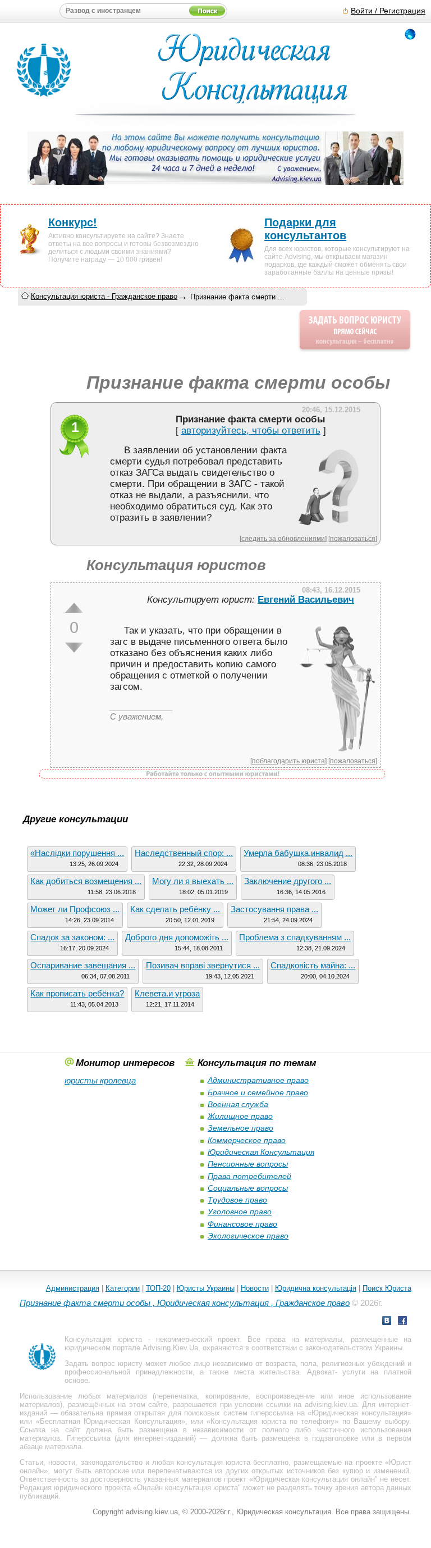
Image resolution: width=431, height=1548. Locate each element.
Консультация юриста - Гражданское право (104, 296)
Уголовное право (240, 1211)
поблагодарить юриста (288, 760)
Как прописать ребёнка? (77, 993)
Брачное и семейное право (258, 1092)
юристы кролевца (100, 1080)
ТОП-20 (158, 1288)
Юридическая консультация (359, 1413)
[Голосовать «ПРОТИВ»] (74, 648)
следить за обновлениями (283, 538)
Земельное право (240, 1127)
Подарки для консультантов (305, 229)
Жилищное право (240, 1116)
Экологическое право (248, 1235)
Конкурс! (72, 222)
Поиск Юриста (387, 1288)
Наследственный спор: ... (184, 853)
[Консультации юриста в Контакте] (386, 1322)
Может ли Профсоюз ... (75, 909)
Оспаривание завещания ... (82, 965)
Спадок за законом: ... (72, 937)
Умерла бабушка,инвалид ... (298, 853)
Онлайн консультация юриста (187, 1487)
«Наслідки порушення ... (77, 853)
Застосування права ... (274, 909)
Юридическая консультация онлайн (314, 1479)
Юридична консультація (315, 1288)
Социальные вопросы (248, 1187)
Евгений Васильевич (306, 599)
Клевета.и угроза (167, 993)
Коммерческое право (247, 1140)
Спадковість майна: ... (312, 965)
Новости (255, 1288)
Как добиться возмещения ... (85, 881)
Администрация (72, 1288)
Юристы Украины (206, 1288)
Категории (123, 1288)
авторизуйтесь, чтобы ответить (250, 430)
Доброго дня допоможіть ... (176, 937)
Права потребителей (249, 1176)
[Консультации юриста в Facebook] (402, 1322)
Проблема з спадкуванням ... (295, 937)
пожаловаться (352, 538)
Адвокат (321, 1372)
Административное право (258, 1080)
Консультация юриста (103, 1339)
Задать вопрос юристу (104, 1363)
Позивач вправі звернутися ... (203, 965)
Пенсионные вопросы (248, 1163)
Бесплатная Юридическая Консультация (110, 1421)
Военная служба (238, 1104)
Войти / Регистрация (388, 11)
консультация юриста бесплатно (232, 1462)
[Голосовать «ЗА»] (74, 608)
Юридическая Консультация (261, 1152)
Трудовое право (237, 1199)
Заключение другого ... (287, 881)
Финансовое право (242, 1223)
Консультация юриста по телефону (272, 1421)
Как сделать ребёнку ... (175, 909)
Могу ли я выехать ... (192, 881)
